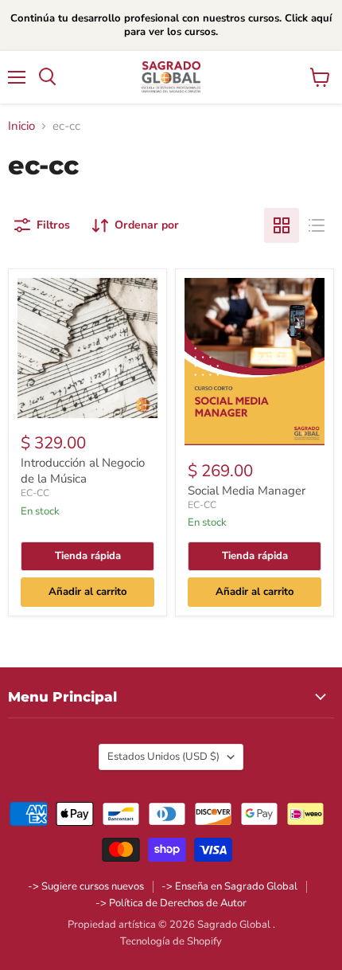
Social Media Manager (246, 491)
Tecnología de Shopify (171, 941)
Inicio (21, 126)
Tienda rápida (88, 556)
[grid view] (281, 225)
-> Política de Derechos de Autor (171, 903)
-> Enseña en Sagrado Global (229, 886)
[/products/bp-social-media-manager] (255, 362)
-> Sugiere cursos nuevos (86, 886)
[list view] (316, 225)
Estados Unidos (163, 756)
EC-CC (35, 493)
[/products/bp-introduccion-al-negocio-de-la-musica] (87, 348)
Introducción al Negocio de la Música (83, 471)
